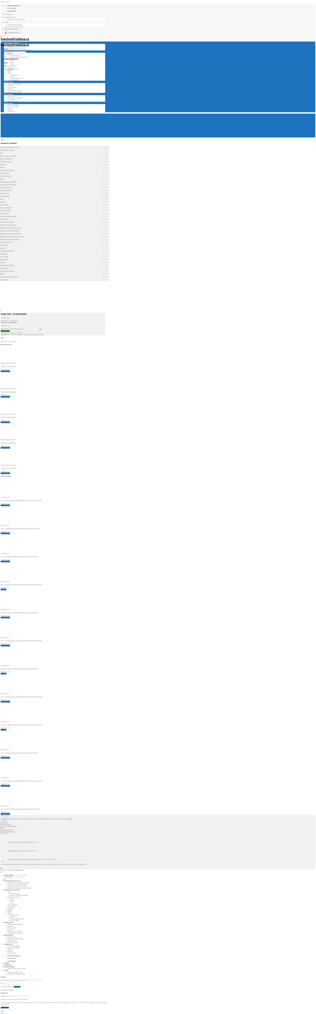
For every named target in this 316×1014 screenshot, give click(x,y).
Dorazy (12, 76)
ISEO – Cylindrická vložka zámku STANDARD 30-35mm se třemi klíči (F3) (21, 584)
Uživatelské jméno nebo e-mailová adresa (13, 980)
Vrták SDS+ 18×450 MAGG (8, 417)
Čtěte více (3, 589)
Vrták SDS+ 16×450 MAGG (8, 366)
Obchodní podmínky (10, 17)
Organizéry (10, 85)
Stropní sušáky (11, 99)
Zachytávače (10, 68)
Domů (2, 114)
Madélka (9, 70)
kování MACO (23, 818)
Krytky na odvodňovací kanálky (19, 57)
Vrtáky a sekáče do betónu (14, 90)
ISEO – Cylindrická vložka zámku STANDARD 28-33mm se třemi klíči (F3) (21, 641)
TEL (47, 819)
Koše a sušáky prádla (13, 106)
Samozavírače (14, 75)
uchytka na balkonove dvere (54, 818)
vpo (70, 818)
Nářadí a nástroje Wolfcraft (14, 84)
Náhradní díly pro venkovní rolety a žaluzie (19, 49)
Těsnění (9, 71)
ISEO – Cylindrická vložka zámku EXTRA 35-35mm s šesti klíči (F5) (19, 556)
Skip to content (5, 1)
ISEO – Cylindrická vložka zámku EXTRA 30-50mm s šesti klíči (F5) (19, 669)
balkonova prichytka (13, 818)
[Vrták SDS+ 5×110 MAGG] (8, 136)
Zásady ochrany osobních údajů (16, 19)
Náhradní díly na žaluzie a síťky (12, 43)
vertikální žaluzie (64, 818)
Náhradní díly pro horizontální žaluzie (17, 44)
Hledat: (6, 877)
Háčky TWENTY (11, 111)
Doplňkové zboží (8, 103)
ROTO (12, 62)
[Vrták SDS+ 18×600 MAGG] (8, 126)
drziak (18, 818)
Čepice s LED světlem (13, 105)
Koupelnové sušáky (12, 101)
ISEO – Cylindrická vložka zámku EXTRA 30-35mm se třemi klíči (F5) (20, 809)
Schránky (9, 108)
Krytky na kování (15, 55)
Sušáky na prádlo (8, 94)
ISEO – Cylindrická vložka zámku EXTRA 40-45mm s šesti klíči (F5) (19, 612)
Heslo (3, 983)
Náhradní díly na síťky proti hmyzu (16, 48)
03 (7, 818)
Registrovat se (4, 1007)
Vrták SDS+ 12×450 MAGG (8, 443)
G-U (12, 63)
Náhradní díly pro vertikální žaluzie (16, 46)
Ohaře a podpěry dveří (17, 78)
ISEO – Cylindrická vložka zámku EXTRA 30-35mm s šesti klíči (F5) (19, 753)
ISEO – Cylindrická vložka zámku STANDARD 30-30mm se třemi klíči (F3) (21, 725)
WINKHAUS (14, 65)
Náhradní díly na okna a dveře (12, 52)
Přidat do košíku (5, 331)
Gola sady (10, 89)
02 (43, 334)
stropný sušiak (41, 819)
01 (2, 818)
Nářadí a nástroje (8, 82)
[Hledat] (4, 879)
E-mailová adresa (6, 996)
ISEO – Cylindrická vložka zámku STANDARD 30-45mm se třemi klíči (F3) (21, 781)
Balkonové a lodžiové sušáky (15, 97)
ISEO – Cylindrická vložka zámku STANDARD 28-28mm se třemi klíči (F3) (21, 500)
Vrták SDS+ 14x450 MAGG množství (13, 329)
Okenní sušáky (11, 96)
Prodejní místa (8, 14)
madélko (35, 818)
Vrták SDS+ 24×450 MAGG (8, 392)
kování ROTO (30, 818)
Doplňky (9, 73)
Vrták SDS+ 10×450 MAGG (8, 468)
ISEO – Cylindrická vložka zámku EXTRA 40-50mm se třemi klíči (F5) (20, 528)
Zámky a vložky (11, 67)
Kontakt (6, 22)
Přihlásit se (17, 986)
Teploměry (10, 110)
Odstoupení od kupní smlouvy (15, 26)
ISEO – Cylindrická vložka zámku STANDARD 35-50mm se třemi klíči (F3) (21, 697)
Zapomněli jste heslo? (7, 990)
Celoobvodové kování (13, 58)
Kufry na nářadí (11, 87)
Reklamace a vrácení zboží (14, 24)
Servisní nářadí (15, 80)
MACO (12, 60)
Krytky (9, 53)
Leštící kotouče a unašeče (14, 92)
